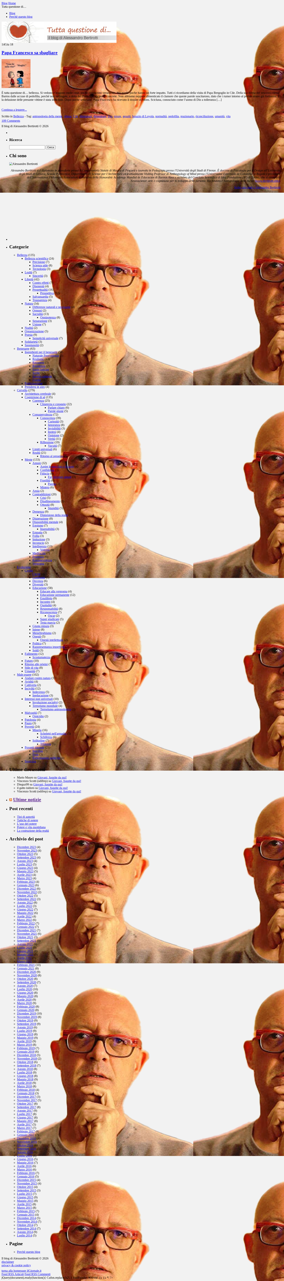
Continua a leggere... (14, 109)
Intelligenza (39, 546)
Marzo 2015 (24, 1207)
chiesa (67, 116)
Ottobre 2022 (25, 895)
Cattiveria (31, 685)
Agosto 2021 (25, 944)
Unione (37, 324)
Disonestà (38, 286)
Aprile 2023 (24, 874)
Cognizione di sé (35, 397)
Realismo (38, 359)
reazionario (187, 116)
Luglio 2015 (24, 1193)
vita (228, 116)
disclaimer (8, 1261)
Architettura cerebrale (38, 393)
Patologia (30, 719)
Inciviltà (30, 688)
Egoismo (37, 525)
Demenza (38, 511)
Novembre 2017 (27, 1100)
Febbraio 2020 (26, 1006)
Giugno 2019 (25, 1034)
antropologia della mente (47, 116)
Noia (35, 754)
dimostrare (100, 116)
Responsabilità (49, 608)
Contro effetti (40, 282)
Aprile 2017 (24, 1124)
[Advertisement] (38, 216)
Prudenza (38, 556)
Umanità (30, 671)
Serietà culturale (42, 376)
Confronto (38, 577)
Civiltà (29, 570)
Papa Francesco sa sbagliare (30, 52)
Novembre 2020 (27, 975)
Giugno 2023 (25, 867)
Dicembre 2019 (26, 1013)
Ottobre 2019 (25, 1020)
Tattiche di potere (27, 820)
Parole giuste (56, 411)
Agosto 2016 (25, 1152)
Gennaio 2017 (25, 1135)
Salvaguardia (40, 296)
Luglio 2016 (24, 1155)
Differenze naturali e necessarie (51, 307)
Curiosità (53, 421)
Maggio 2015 (25, 1200)
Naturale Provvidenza (45, 355)
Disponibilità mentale (45, 522)
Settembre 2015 (26, 1190)
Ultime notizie (27, 799)
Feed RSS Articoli (13, 1274)
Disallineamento (50, 501)
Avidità (29, 681)
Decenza (37, 581)
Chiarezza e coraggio (53, 404)
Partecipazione (34, 383)
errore (117, 116)
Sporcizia (30, 761)
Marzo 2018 (24, 1086)
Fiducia (44, 473)
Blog (12, 13)
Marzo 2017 (24, 1128)
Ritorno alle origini (36, 664)
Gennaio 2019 (25, 1051)
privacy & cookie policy (16, 1265)
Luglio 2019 (24, 1030)
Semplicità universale (45, 338)
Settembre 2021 (26, 940)
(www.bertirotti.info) (267, 180)
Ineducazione (40, 695)
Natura (29, 303)
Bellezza (18, 116)
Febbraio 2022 (26, 923)
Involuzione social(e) (45, 702)
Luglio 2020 (24, 989)
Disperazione (40, 518)
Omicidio (38, 716)
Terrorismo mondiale (45, 705)
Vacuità (52, 445)
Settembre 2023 (26, 857)
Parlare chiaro (56, 407)
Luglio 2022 (24, 906)
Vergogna (38, 563)
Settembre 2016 (26, 1148)
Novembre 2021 (27, 933)
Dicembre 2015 (26, 1180)
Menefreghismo (42, 633)
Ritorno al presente (51, 456)
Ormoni (37, 310)
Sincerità (37, 275)
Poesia (29, 334)
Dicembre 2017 (26, 1096)
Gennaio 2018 (25, 1093)
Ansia (36, 490)
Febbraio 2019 (26, 1048)
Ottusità (45, 504)
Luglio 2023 (24, 864)
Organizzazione (34, 331)
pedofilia (173, 116)
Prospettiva (47, 293)
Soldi (35, 650)
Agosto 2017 (25, 1110)
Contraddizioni (41, 494)
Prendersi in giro (35, 386)
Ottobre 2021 (25, 937)
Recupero (38, 362)
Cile (75, 116)
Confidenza (47, 470)
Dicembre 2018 (26, 1055)
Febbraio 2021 (26, 965)
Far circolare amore (59, 477)
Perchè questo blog (20, 16)
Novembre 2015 (27, 1183)
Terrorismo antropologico (55, 709)
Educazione (39, 588)
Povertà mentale (34, 747)
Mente (28, 459)
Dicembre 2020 (26, 972)
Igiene (36, 629)
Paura (28, 723)
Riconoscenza (48, 612)
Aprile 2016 (24, 1166)
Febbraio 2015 (26, 1211)
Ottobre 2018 (25, 1062)
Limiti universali (42, 449)
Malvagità (31, 712)
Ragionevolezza (42, 560)
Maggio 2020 (25, 996)
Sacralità (37, 314)
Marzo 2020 (24, 1003)
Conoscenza (47, 418)
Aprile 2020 (24, 999)
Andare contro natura (38, 678)
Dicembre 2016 (26, 1138)
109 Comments (11, 120)
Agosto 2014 (25, 1232)
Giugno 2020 (25, 992)
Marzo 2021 (24, 961)
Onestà (36, 636)
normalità (161, 116)
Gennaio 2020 (25, 1010)
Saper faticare (40, 369)
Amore (36, 463)
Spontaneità (32, 345)
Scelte (36, 373)
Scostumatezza (41, 657)
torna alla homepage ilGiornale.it (21, 1270)
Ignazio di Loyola (143, 116)
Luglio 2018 (24, 1072)
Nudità (29, 327)
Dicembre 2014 (26, 1218)
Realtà (36, 452)
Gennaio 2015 (25, 1214)
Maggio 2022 (25, 913)
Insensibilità (47, 529)
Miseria (37, 730)
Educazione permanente (54, 594)
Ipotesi (52, 431)
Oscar (51, 615)
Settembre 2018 (26, 1065)
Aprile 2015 (24, 1204)
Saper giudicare (49, 619)
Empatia (37, 532)
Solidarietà (31, 341)
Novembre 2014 (27, 1221)
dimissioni (86, 116)
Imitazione (38, 539)
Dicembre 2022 (26, 888)
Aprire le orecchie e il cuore (57, 466)
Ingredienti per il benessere (41, 352)
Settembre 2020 (26, 982)
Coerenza (38, 400)
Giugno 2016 (25, 1159)
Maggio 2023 (25, 871)
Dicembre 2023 (26, 847)
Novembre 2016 (27, 1141)
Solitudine (38, 740)
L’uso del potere (27, 823)
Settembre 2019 (26, 1024)
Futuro (29, 660)
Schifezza (46, 737)
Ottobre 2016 (25, 1145)
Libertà (29, 279)
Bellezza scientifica (36, 258)
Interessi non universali (39, 699)
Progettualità (40, 289)
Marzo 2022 (24, 919)
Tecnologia (39, 268)
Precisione (38, 262)
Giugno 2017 (25, 1117)
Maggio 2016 (25, 1162)
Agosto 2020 (25, 985)
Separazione (39, 321)
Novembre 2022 (27, 892)
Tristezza (45, 744)
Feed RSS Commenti (37, 1274)
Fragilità (45, 480)
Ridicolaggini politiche (46, 757)
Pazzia (52, 484)
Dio (110, 116)
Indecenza (38, 692)
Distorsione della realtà (54, 515)
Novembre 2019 (27, 1017)
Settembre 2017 (26, 1107)
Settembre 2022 (26, 899)
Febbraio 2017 (26, 1131)
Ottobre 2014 (25, 1225)
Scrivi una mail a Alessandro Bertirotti (257, 187)
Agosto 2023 (25, 861)
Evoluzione (24, 567)
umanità (219, 116)
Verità (51, 438)
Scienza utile (40, 265)
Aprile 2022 (24, 916)
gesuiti (127, 116)
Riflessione (47, 442)
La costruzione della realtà (33, 830)
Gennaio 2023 (25, 885)
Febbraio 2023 (26, 881)
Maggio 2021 (25, 954)
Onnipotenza (48, 317)
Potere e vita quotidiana (31, 827)
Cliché (36, 574)
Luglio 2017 (24, 1114)
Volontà (45, 549)
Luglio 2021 (24, 947)
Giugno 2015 (25, 1197)
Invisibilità (54, 428)
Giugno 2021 (25, 951)
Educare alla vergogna (53, 591)
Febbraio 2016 (26, 1173)
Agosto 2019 (25, 1027)
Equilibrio (46, 598)
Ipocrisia (37, 751)
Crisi (43, 497)
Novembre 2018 (27, 1058)
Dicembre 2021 (26, 930)
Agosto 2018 (25, 1069)
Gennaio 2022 (25, 926)
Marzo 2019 (24, 1044)
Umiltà (36, 379)
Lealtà (28, 272)
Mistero (44, 487)
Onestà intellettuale (51, 640)
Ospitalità (46, 605)
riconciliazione (204, 116)
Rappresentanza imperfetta (48, 646)
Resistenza (38, 366)
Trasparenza (39, 300)
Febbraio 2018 (26, 1089)
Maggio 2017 (25, 1121)
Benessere (23, 348)
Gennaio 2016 (25, 1176)
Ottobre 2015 (25, 1187)
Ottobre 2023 (25, 854)
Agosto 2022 (25, 902)
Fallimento (31, 653)
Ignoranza (54, 425)
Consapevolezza (42, 414)
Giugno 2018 (25, 1076)
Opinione (53, 435)
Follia (35, 536)
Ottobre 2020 (25, 978)
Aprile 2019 (24, 1041)
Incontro (45, 601)
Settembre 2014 (26, 1228)
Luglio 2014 (24, 1235)
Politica (37, 643)
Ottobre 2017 (25, 1103)
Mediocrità (39, 553)
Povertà (29, 726)
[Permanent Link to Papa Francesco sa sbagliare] (16, 87)
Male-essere (24, 674)
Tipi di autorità (26, 816)
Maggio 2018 (25, 1079)
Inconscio (38, 542)
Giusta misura (40, 626)
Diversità (37, 584)
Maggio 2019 (25, 1037)
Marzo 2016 (24, 1169)
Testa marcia (47, 622)
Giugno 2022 (25, 909)
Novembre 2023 (27, 850)
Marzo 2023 (24, 878)
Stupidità (53, 508)
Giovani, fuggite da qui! (52, 777)
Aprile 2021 (24, 958)
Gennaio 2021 (25, 968)
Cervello (22, 390)
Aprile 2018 (24, 1082)
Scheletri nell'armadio (53, 733)
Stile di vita (31, 667)
